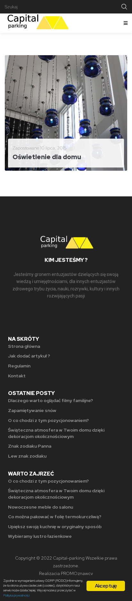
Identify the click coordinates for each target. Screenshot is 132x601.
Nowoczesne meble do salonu (40, 507)
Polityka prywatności (16, 595)
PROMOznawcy (77, 573)
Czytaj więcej (30, 161)
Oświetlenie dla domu (46, 157)
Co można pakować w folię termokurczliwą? (54, 516)
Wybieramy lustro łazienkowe (40, 536)
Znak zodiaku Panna (29, 446)
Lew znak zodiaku (27, 456)
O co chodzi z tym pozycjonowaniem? (48, 420)
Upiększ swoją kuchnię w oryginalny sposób (55, 526)
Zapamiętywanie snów (32, 410)
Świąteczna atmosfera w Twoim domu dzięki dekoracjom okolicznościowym (56, 433)
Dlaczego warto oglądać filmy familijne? (50, 400)
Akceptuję (106, 585)
